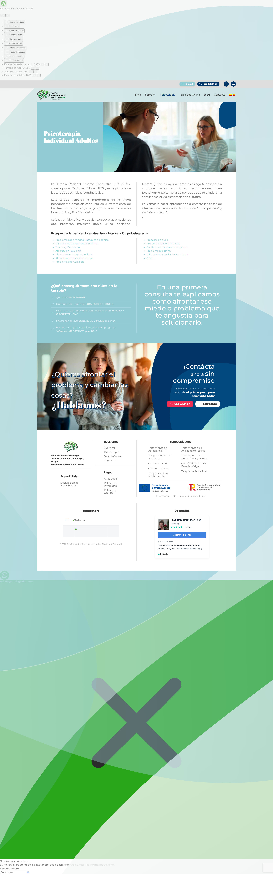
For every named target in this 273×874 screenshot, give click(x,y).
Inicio (137, 94)
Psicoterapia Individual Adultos (71, 137)
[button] (91, 550)
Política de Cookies (110, 491)
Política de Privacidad (110, 484)
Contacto (219, 94)
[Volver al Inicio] (51, 94)
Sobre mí (109, 447)
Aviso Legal (111, 478)
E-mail (189, 84)
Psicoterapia (111, 452)
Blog (207, 94)
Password (117, 544)
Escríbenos (210, 403)
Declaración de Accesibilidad (69, 484)
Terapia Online (112, 456)
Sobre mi (150, 94)
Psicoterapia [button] (167, 94)
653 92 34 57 (210, 84)
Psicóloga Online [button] (189, 94)
